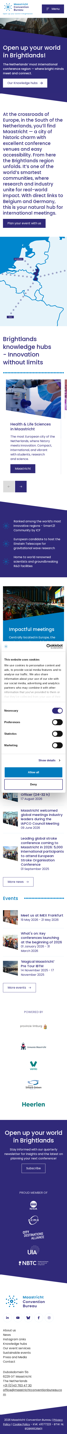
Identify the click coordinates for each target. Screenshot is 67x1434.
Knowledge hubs (15, 1344)
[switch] (57, 722)
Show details (47, 760)
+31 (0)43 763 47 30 (17, 1385)
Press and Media (15, 1357)
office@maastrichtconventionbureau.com (32, 1392)
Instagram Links (14, 1339)
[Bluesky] (28, 1317)
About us (9, 1330)
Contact (9, 1361)
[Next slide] (21, 487)
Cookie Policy (21, 1424)
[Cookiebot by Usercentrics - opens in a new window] (47, 646)
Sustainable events (17, 1353)
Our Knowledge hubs (22, 83)
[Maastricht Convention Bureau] (18, 9)
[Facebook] (38, 1317)
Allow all (33, 772)
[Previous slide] (9, 487)
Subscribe (33, 1168)
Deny (33, 784)
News (7, 1335)
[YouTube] (17, 1317)
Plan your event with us (24, 223)
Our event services (17, 1348)
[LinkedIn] (7, 1317)
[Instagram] (49, 1317)
